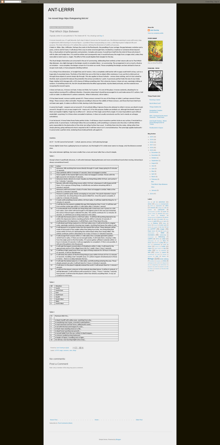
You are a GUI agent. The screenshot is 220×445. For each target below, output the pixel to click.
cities (166, 206)
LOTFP (57, 350)
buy (101, 36)
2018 (151, 142)
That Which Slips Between (159, 184)
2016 (151, 147)
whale (151, 268)
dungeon (162, 215)
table (157, 256)
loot (167, 227)
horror (149, 225)
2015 (151, 150)
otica (164, 241)
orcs (158, 240)
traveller (152, 261)
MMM (162, 233)
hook (164, 223)
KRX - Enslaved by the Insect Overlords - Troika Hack (159, 116)
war (149, 264)
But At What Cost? (155, 103)
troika (164, 261)
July (152, 166)
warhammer (163, 264)
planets (156, 242)
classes (153, 207)
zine (151, 270)
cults (165, 207)
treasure (158, 261)
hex (149, 223)
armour (157, 204)
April (153, 174)
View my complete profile (155, 33)
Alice (152, 187)
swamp (164, 254)
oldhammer (151, 240)
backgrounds (164, 204)
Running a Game (155, 100)
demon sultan (151, 213)
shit (149, 252)
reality (163, 246)
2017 (151, 145)
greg (160, 221)
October (154, 158)
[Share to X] (78, 348)
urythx (158, 263)
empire (161, 219)
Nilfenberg (161, 237)
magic (61, 350)
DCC (158, 211)
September (155, 160)
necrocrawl (150, 237)
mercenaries (151, 233)
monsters (66, 350)
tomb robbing (164, 259)
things (74, 350)
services (163, 250)
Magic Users (151, 231)
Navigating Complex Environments (156, 111)
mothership (163, 235)
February (154, 179)
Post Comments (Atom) (65, 423)
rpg (164, 248)
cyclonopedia (151, 211)
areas (149, 204)
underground (151, 263)
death (164, 211)
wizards (157, 268)
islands (149, 227)
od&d (163, 239)
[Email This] (74, 348)
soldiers (157, 252)
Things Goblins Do (155, 107)
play (161, 242)
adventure (162, 202)
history (155, 223)
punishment (157, 244)
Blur (152, 181)
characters (159, 205)
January (154, 190)
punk (164, 244)
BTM (151, 205)
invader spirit (162, 225)
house (155, 225)
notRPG (150, 239)
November (154, 155)
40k (149, 202)
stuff (158, 254)
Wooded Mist (164, 268)
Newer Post (53, 420)
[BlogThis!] (76, 348)
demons (160, 213)
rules (70, 350)
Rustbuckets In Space (156, 128)
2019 (151, 139)
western (162, 266)
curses (150, 209)
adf (154, 202)
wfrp (167, 266)
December (154, 152)
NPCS (157, 239)
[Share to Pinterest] (82, 348)
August (153, 163)
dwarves (159, 217)
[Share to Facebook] (80, 348)
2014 (151, 194)
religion (150, 248)
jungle (155, 227)
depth (166, 213)
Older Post (139, 420)
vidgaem (164, 263)
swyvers (150, 256)
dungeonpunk (151, 217)
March (153, 176)
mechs (164, 231)
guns (165, 221)
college (160, 207)
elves (155, 219)
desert (153, 215)
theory (164, 256)
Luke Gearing (154, 30)
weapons (150, 266)
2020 (151, 137)
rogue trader (157, 248)
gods (155, 221)
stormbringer (151, 254)
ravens (157, 246)
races (149, 246)
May (152, 171)
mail (159, 231)
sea (157, 250)
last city (162, 227)
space (164, 252)
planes (149, 242)
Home (97, 420)
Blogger (118, 439)
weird (156, 266)
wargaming (155, 264)
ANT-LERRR (61, 9)
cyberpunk (161, 209)
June (153, 168)
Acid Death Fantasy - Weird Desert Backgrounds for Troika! (158, 122)
